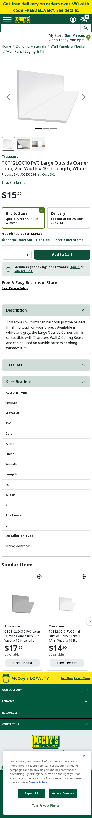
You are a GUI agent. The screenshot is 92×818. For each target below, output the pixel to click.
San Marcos (75, 35)
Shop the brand (13, 182)
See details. (67, 10)
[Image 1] (38, 128)
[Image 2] (46, 128)
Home (6, 46)
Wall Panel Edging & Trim (26, 51)
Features (14, 365)
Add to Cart (62, 254)
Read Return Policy (15, 288)
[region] (47, 783)
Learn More (82, 678)
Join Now (67, 678)
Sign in (75, 267)
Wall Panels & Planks (68, 46)
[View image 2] (23, 144)
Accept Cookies (63, 793)
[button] (23, 218)
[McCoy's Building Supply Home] (22, 19)
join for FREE (23, 271)
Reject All (31, 793)
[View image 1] (8, 144)
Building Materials (31, 46)
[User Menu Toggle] (73, 20)
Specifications (18, 381)
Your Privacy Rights (45, 805)
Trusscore (10, 156)
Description (16, 310)
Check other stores (68, 240)
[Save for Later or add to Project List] (39, 576)
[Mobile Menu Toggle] (7, 19)
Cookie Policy (38, 782)
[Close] (84, 755)
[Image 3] (53, 128)
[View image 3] (38, 144)
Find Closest (22, 663)
